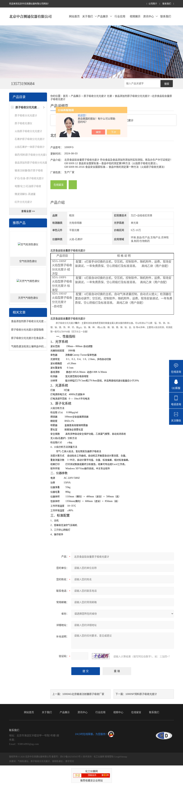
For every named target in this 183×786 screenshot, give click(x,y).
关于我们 (87, 16)
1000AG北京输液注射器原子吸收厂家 (83, 694)
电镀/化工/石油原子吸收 (28, 186)
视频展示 (135, 16)
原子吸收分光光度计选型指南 (27, 329)
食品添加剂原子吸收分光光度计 (32, 162)
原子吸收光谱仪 (23, 123)
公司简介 (153, 4)
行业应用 (120, 16)
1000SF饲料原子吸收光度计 (141, 694)
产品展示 (102, 16)
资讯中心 (148, 16)
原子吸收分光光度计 (26, 115)
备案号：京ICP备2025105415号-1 (66, 756)
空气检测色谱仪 (28, 261)
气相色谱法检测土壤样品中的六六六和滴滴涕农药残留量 (42, 346)
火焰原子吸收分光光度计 (28, 131)
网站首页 (74, 16)
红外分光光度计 (23, 201)
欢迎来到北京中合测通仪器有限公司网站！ (29, 4)
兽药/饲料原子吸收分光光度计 (31, 154)
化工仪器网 (99, 756)
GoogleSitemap (120, 756)
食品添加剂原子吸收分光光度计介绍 (31, 321)
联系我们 (166, 4)
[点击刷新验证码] (101, 656)
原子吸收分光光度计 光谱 (98, 96)
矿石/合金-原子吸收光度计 (29, 178)
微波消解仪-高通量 (25, 194)
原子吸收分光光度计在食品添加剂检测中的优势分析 (40, 338)
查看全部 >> (28, 211)
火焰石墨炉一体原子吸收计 (30, 146)
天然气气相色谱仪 (28, 298)
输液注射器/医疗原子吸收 (29, 170)
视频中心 (118, 712)
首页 (65, 96)
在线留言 (59, 184)
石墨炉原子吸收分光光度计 (30, 139)
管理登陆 (109, 756)
